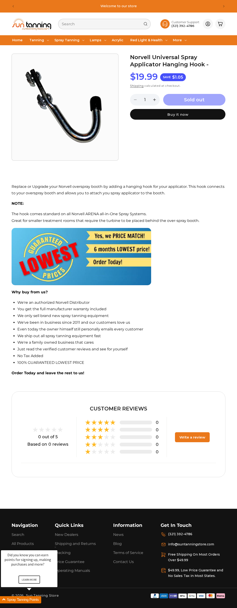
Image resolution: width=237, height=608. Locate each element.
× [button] (55, 547)
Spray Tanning (66, 40)
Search (18, 534)
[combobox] (104, 24)
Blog (117, 543)
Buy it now (177, 114)
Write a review (192, 437)
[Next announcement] (224, 6)
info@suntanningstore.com (191, 544)
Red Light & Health (146, 40)
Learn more (29, 579)
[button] (38, 40)
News (118, 534)
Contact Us (123, 562)
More (177, 40)
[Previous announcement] (13, 6)
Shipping (137, 85)
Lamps (95, 40)
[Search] (145, 24)
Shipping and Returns (75, 543)
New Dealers (66, 534)
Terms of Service (128, 552)
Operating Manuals (72, 570)
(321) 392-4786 (180, 534)
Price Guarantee (69, 562)
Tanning (36, 40)
